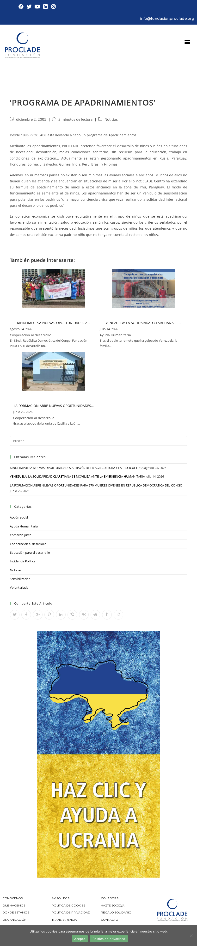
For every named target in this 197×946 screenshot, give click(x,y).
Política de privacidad (108, 939)
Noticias (111, 119)
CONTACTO (109, 919)
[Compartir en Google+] (38, 615)
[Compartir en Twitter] (14, 615)
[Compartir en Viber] (72, 615)
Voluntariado (19, 587)
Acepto (80, 939)
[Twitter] (29, 7)
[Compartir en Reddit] (95, 615)
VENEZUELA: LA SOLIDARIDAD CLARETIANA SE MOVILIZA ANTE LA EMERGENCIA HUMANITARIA (77, 476)
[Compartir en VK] (84, 615)
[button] (187, 42)
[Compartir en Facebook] (26, 615)
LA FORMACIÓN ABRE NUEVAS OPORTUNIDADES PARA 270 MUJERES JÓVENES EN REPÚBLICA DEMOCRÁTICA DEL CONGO (96, 485)
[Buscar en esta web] (98, 440)
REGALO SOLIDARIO (116, 912)
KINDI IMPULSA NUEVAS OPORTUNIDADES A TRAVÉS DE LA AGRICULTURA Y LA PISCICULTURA (76, 468)
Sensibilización (20, 579)
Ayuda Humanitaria (24, 526)
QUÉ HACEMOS (13, 905)
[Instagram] (53, 7)
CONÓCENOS (12, 898)
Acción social (19, 517)
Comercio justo (20, 535)
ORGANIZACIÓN (14, 919)
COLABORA (110, 898)
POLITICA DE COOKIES (68, 905)
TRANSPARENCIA (65, 919)
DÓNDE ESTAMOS (15, 912)
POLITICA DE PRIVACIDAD (71, 912)
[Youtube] (37, 7)
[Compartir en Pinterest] (49, 615)
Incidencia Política (22, 561)
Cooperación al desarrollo (28, 544)
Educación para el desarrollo (30, 552)
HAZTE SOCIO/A (112, 905)
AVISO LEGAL (61, 898)
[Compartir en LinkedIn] (61, 615)
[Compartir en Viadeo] (118, 615)
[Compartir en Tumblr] (107, 615)
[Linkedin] (45, 7)
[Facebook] (21, 7)
